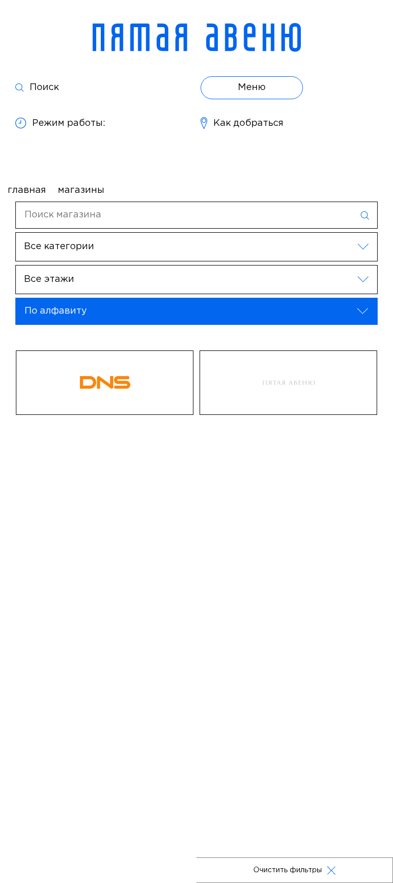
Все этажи (49, 279)
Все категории (59, 246)
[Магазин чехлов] (288, 382)
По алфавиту (56, 311)
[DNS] (104, 382)
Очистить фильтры (287, 870)
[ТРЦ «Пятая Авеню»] (197, 37)
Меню (252, 87)
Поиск (44, 87)
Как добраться (248, 123)
